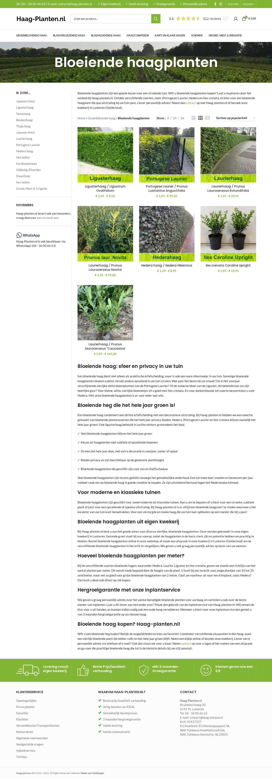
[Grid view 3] (200, 118)
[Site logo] (41, 18)
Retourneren (24, 732)
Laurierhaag (24, 138)
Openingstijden (26, 700)
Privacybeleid (25, 707)
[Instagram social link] (220, 4)
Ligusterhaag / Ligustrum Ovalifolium (105, 188)
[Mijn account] (236, 19)
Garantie (22, 713)
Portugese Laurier (28, 145)
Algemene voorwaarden (32, 738)
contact (191, 103)
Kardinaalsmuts (26, 163)
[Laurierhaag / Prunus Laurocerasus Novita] (105, 233)
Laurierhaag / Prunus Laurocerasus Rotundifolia (228, 188)
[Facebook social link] (215, 4)
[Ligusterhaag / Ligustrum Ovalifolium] (105, 155)
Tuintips (21, 756)
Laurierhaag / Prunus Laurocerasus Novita (105, 267)
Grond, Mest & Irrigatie (31, 188)
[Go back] (49, 62)
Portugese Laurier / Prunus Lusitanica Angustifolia (167, 188)
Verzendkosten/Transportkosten (37, 725)
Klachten (22, 719)
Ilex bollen (23, 157)
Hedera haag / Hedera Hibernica (166, 265)
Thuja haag (23, 126)
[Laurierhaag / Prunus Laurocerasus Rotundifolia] (228, 155)
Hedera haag (24, 151)
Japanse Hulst (25, 101)
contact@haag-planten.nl (75, 4)
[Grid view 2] (194, 118)
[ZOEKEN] (155, 18)
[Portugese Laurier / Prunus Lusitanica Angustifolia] (167, 155)
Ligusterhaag (25, 107)
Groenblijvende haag (101, 118)
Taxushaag (23, 113)
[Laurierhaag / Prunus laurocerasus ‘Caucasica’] (105, 313)
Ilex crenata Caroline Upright (228, 265)
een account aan (47, 217)
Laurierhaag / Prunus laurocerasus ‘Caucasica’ (105, 346)
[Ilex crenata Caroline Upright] (228, 233)
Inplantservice (25, 750)
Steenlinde (23, 176)
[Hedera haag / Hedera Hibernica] (167, 233)
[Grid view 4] (207, 118)
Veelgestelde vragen (29, 744)
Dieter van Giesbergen (92, 773)
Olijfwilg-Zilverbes (28, 170)
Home (81, 118)
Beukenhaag (24, 120)
